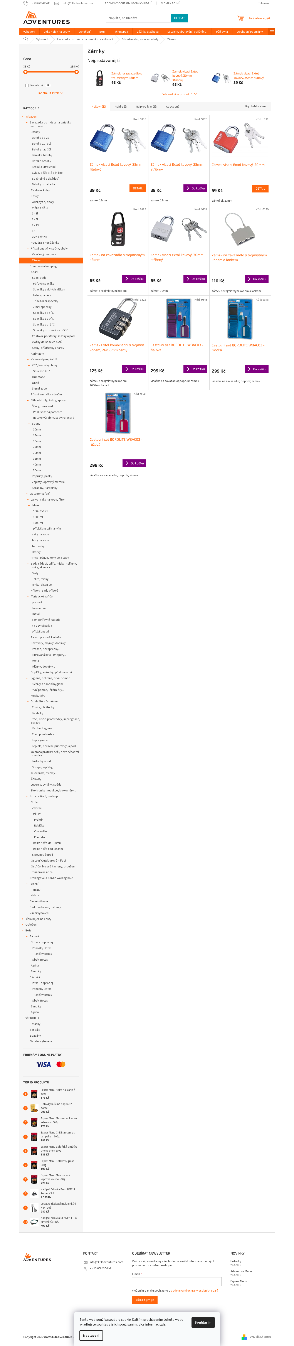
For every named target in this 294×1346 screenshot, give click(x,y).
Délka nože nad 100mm (48, 849)
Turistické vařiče (42, 596)
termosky (38, 546)
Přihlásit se (145, 1300)
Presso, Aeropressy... (46, 649)
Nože (34, 802)
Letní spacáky (42, 295)
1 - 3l (35, 213)
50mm (37, 470)
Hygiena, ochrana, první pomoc (50, 678)
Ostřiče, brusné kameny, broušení (53, 866)
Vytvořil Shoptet (260, 1337)
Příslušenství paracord (47, 412)
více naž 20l (39, 237)
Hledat (179, 18)
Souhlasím (203, 1322)
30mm (37, 453)
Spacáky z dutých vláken (49, 289)
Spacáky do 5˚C (43, 313)
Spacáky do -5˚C (44, 324)
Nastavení (91, 1335)
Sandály (36, 971)
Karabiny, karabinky (44, 488)
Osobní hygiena (42, 728)
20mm (37, 441)
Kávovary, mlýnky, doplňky (48, 643)
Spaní (34, 272)
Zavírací (37, 808)
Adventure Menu (241, 1271)
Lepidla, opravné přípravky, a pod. (54, 746)
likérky (36, 552)
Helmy (35, 895)
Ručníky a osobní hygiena (47, 684)
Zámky (36, 260)
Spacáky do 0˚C (43, 319)
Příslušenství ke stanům (46, 394)
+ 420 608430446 (100, 1268)
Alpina (35, 965)
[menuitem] (29, 31)
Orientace (38, 377)
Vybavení (31, 117)
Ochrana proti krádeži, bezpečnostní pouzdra (55, 754)
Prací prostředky (43, 734)
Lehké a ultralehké (44, 167)
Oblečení (31, 925)
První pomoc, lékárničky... (47, 690)
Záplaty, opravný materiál (48, 482)
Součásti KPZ (41, 371)
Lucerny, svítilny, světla (46, 785)
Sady (35, 573)
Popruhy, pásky (42, 476)
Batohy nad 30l (41, 149)
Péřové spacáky (43, 284)
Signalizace (39, 388)
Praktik (38, 820)
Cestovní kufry (40, 190)
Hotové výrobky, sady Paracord (53, 418)
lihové (36, 614)
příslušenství (40, 631)
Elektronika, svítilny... (43, 773)
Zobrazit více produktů (176, 94)
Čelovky (36, 779)
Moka (35, 661)
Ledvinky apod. (42, 761)
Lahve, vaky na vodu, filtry (48, 500)
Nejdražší (121, 107)
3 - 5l (35, 219)
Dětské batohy (41, 161)
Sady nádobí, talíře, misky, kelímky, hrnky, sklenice (54, 566)
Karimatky (37, 354)
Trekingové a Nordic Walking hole (51, 878)
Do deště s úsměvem (45, 701)
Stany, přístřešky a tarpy (48, 348)
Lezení (34, 884)
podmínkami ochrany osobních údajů (194, 1291)
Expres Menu (238, 1281)
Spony (36, 424)
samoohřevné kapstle (46, 620)
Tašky (35, 196)
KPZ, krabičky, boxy (44, 365)
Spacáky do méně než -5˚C (50, 330)
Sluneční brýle (39, 901)
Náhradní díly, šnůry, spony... (49, 400)
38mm (37, 459)
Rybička (39, 825)
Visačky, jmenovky (44, 254)
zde (162, 1324)
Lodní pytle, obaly (42, 202)
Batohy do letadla (43, 184)
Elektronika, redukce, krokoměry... (53, 790)
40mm (37, 464)
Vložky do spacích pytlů (47, 342)
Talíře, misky (40, 579)
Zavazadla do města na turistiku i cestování (51, 124)
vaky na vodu (40, 534)
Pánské (34, 936)
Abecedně (173, 107)
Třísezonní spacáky (45, 301)
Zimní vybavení (39, 913)
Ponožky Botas (42, 948)
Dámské (35, 977)
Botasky (35, 1024)
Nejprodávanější (146, 107)
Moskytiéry (38, 696)
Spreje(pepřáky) (42, 767)
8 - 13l (35, 225)
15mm (37, 435)
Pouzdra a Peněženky (45, 243)
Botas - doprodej (42, 942)
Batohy (35, 132)
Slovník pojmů (170, 3)
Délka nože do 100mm (47, 843)
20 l (34, 231)
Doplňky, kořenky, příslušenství (51, 672)
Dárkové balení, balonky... (46, 907)
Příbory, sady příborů (45, 591)
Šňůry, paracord (42, 406)
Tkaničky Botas (42, 954)
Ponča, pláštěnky (43, 707)
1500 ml (38, 523)
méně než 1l (40, 208)
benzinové (39, 608)
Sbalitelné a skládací (45, 179)
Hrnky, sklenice (42, 585)
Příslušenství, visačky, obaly (49, 248)
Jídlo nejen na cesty (38, 919)
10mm (37, 429)
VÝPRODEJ (32, 1018)
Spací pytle (39, 278)
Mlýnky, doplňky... (43, 667)
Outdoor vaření (40, 494)
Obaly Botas (40, 960)
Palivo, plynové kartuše (46, 637)
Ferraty (35, 890)
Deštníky (37, 713)
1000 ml (38, 517)
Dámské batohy (42, 155)
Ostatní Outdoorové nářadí (48, 861)
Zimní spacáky (42, 307)
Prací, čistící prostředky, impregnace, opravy (55, 721)
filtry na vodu (40, 540)
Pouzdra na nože (42, 872)
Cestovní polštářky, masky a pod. (53, 336)
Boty (28, 930)
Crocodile (40, 831)
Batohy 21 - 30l (41, 144)
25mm (37, 447)
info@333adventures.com (106, 1262)
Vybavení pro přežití (44, 359)
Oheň (35, 383)
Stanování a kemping (43, 266)
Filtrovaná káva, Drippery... (49, 655)
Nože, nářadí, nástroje (44, 796)
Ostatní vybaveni (41, 1041)
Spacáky (35, 1036)
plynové (37, 602)
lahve (35, 505)
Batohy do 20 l (41, 138)
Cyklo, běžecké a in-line (47, 173)
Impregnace (40, 740)
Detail (138, 188)
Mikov (37, 814)
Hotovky (235, 1261)
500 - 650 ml (40, 511)
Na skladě (39, 85)
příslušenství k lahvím (47, 528)
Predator (40, 837)
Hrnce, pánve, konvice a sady (50, 558)
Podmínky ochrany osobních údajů (128, 3)
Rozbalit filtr (49, 93)
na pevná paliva (42, 626)
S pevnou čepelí (42, 855)
